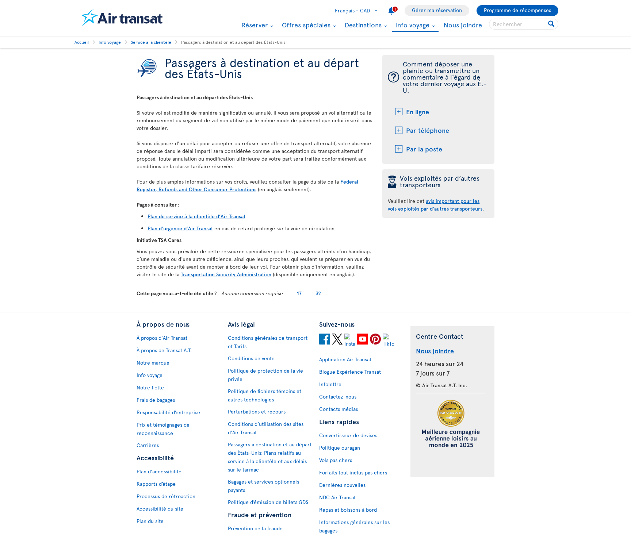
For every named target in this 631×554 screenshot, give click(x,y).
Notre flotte (150, 387)
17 (299, 293)
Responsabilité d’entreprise (168, 412)
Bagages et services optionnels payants (263, 485)
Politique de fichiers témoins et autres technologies (264, 395)
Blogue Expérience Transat (350, 371)
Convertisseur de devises (348, 435)
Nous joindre (463, 24)
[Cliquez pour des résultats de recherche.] (552, 24)
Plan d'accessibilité (159, 471)
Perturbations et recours (257, 411)
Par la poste (424, 148)
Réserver (253, 25)
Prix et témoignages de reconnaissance (163, 428)
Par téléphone (427, 130)
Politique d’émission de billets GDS (268, 502)
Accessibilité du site (160, 508)
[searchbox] (523, 24)
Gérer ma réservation (437, 10)
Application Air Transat (345, 359)
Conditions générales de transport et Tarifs (267, 342)
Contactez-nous (337, 396)
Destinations (362, 25)
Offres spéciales (305, 25)
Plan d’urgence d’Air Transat (180, 228)
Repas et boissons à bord (348, 509)
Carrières (148, 445)
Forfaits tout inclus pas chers (353, 472)
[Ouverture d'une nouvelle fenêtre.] (324, 340)
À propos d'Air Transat (162, 337)
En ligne (417, 111)
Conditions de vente (251, 358)
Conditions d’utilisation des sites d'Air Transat (265, 428)
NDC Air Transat (337, 497)
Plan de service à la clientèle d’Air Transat (196, 216)
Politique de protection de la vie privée (265, 374)
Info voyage (411, 25)
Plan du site (150, 521)
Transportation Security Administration (226, 274)
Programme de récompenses (517, 10)
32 (318, 293)
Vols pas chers (335, 460)
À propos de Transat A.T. (164, 350)
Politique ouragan (339, 447)
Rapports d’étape (156, 483)
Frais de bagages (156, 399)
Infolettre (330, 384)
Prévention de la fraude (255, 528)
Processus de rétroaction (166, 496)
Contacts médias (338, 408)
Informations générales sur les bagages (354, 526)
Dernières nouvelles (342, 484)
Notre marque (153, 362)
